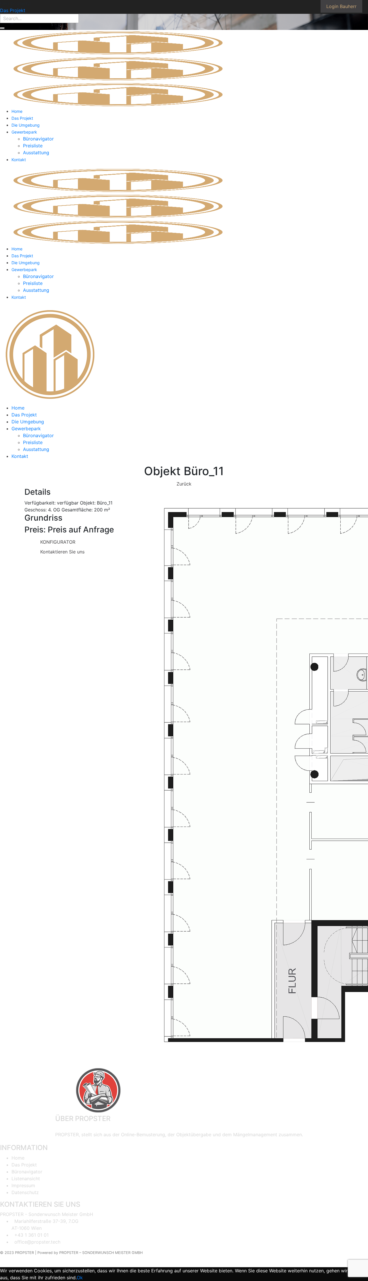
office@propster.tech (37, 1242)
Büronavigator (27, 1172)
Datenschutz (25, 1192)
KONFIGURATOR (57, 542)
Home (18, 1158)
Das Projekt (12, 10)
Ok (80, 1277)
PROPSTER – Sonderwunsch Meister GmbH (101, 1252)
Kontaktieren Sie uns (62, 552)
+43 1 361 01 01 (31, 1235)
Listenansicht (26, 1178)
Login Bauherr (341, 6)
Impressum (23, 1185)
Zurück (184, 484)
